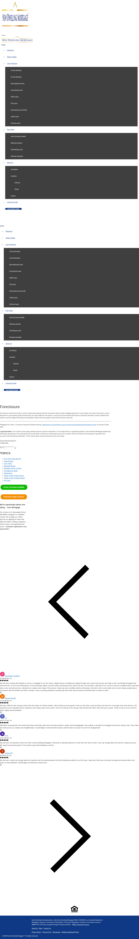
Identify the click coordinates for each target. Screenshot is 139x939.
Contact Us (47, 928)
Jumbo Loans (15, 116)
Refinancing (8, 473)
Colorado (17, 182)
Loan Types (8, 463)
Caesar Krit (9, 753)
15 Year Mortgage (16, 77)
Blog (40, 928)
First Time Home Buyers (12, 459)
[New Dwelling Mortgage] (17, 42)
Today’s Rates (12, 57)
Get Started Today (13, 209)
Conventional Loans (17, 90)
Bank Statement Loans (17, 83)
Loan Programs (12, 63)
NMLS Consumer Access (80, 924)
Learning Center (12, 202)
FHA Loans (14, 103)
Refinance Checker (16, 143)
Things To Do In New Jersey (14, 476)
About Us (10, 162)
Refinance (10, 50)
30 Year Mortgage (16, 70)
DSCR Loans (15, 96)
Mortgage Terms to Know (12, 468)
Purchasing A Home (11, 471)
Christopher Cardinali (12, 676)
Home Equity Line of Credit (19, 110)
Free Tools (10, 129)
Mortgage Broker (10, 466)
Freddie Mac (4, 443)
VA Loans (7, 480)
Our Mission (14, 169)
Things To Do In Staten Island (14, 478)
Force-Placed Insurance (8, 440)
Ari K (6, 736)
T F (6, 718)
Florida (17, 189)
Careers (13, 195)
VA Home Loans (15, 123)
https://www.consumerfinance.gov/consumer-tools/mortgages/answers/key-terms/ (69, 425)
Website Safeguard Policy (70, 932)
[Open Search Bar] (3, 30)
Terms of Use (46, 932)
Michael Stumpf (10, 698)
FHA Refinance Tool (17, 149)
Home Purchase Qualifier (18, 136)
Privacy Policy (36, 932)
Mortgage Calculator (17, 156)
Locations (14, 176)
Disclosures (56, 932)
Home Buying (8, 461)
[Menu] (3, 35)
